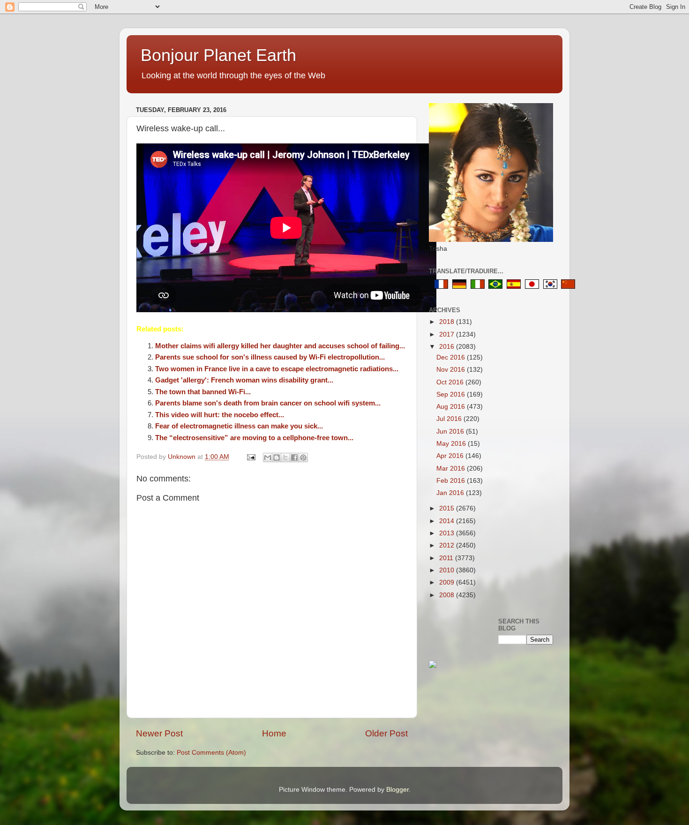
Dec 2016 (451, 357)
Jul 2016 (450, 418)
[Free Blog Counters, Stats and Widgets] (432, 665)
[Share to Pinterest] (303, 457)
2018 (447, 321)
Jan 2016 (451, 492)
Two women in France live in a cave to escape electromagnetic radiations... (276, 369)
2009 (447, 582)
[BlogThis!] (276, 457)
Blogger (397, 789)
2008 (447, 595)
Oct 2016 (450, 382)
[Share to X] (285, 457)
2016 (447, 346)
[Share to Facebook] (294, 457)
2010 (447, 570)
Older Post (386, 733)
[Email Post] (250, 456)
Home (274, 733)
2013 (447, 533)
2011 (447, 558)
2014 (447, 521)
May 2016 (452, 443)
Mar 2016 (451, 468)
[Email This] (267, 457)
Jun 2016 (451, 431)
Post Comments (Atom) (211, 752)
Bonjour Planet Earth (218, 55)
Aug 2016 (451, 406)
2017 (447, 334)
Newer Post (159, 733)
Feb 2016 (451, 480)
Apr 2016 (450, 455)
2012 (447, 545)
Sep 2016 (451, 394)
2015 (447, 508)
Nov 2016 (451, 369)
